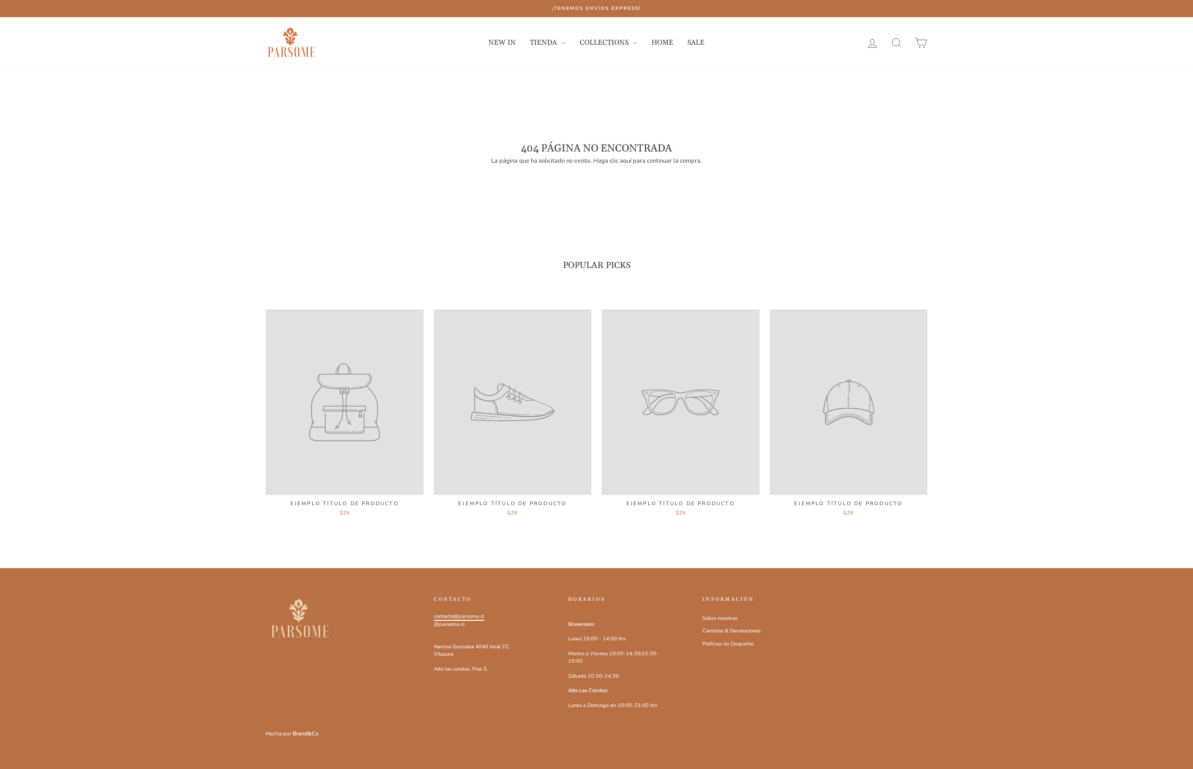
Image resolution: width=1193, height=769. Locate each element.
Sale (696, 42)
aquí (625, 161)
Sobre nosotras (719, 618)
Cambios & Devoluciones (731, 630)
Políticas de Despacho (728, 643)
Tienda (544, 42)
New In (502, 42)
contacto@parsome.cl (459, 616)
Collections (605, 42)
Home (662, 42)
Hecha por (292, 733)
